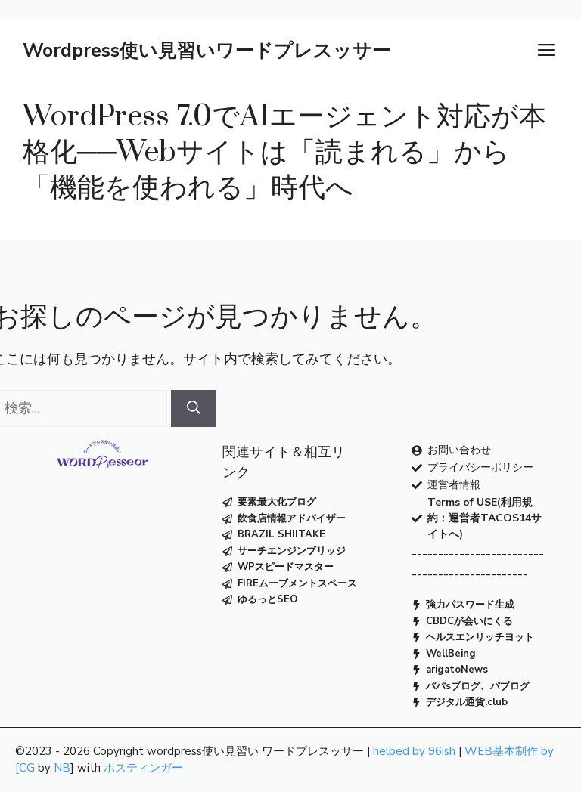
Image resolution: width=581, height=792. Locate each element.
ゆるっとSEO (267, 599)
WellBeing (451, 654)
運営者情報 (453, 485)
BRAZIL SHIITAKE (281, 534)
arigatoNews (457, 669)
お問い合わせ (459, 450)
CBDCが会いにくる (469, 621)
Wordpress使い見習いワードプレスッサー (207, 50)
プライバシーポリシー (480, 467)
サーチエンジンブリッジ (292, 551)
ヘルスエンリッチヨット (480, 637)
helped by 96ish (414, 751)
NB (62, 767)
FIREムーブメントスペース (297, 583)
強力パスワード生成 (470, 604)
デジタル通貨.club (467, 702)
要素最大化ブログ (277, 502)
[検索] (193, 408)
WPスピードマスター (286, 567)
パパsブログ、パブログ (478, 686)
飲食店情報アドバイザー (292, 518)
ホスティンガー (143, 767)
